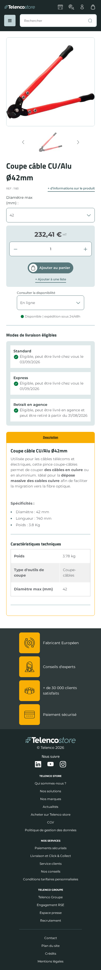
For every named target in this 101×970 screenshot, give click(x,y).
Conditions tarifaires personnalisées (50, 879)
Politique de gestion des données (50, 830)
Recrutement (50, 920)
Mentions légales (50, 961)
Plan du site (50, 946)
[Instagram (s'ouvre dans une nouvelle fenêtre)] (63, 764)
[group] (51, 142)
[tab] (50, 437)
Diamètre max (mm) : (19, 200)
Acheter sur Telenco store (50, 814)
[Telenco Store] (19, 7)
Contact (50, 938)
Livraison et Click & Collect (50, 856)
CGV (50, 822)
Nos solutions (50, 791)
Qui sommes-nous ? (50, 783)
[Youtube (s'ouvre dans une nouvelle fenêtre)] (50, 764)
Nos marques (50, 799)
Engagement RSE (50, 905)
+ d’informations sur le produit (71, 188)
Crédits (50, 953)
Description (50, 437)
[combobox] (58, 20)
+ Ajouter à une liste (50, 279)
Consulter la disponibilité (36, 293)
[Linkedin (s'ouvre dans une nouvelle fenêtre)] (38, 764)
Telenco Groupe (50, 897)
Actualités (50, 807)
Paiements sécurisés (51, 848)
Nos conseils (50, 871)
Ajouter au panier (54, 268)
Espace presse (51, 913)
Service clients (51, 864)
